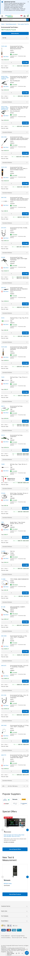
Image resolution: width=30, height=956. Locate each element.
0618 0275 (3, 665)
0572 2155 (3, 695)
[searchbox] (13, 20)
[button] (2, 16)
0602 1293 (3, 197)
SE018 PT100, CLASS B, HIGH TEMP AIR (5, 78)
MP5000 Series (8, 883)
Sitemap (25, 937)
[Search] (27, 20)
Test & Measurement (11, 24)
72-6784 (3, 551)
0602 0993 (3, 636)
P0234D (3, 257)
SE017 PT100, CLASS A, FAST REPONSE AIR (5, 108)
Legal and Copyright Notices (18, 935)
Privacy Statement (5, 935)
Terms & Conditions (6, 937)
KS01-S (3, 406)
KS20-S (3, 435)
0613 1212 (3, 287)
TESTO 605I (4, 347)
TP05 (2, 522)
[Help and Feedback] (27, 953)
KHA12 (2, 317)
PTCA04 (3, 493)
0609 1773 (3, 755)
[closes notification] (28, 2)
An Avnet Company (5, 945)
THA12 (2, 377)
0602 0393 (3, 137)
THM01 (3, 464)
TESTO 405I (4, 46)
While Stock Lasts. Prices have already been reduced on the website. (15, 839)
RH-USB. (3, 606)
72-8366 (3, 579)
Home (2, 24)
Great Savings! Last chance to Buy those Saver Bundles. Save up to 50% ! (14, 835)
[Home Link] (11, 16)
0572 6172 (3, 227)
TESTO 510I (4, 167)
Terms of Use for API (17, 937)
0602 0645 (3, 725)
